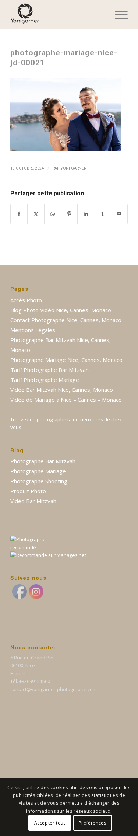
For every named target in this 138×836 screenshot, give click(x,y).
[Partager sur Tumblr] (102, 213)
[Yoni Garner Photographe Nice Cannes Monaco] (57, 14)
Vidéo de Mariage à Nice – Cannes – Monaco (66, 399)
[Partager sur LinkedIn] (86, 213)
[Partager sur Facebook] (19, 213)
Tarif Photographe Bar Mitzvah (49, 369)
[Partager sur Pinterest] (69, 213)
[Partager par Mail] (119, 213)
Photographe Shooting (38, 481)
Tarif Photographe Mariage (44, 379)
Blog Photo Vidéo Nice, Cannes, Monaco (60, 310)
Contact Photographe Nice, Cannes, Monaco (65, 320)
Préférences (92, 823)
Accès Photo (26, 300)
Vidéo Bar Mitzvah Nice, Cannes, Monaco (61, 389)
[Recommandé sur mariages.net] (48, 555)
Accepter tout (50, 823)
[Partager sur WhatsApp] (53, 213)
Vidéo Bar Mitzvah (33, 501)
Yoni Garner (73, 168)
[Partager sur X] (36, 213)
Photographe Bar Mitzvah (42, 461)
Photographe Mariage (38, 471)
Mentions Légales (32, 330)
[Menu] (117, 14)
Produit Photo (28, 491)
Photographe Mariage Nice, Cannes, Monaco (66, 359)
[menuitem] (117, 14)
